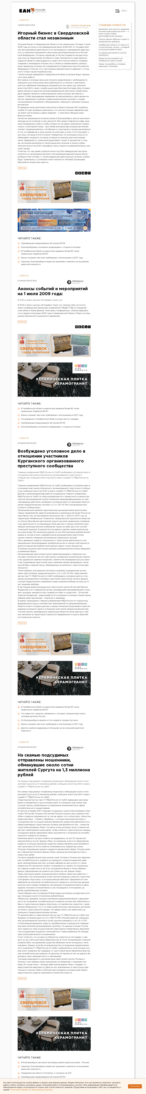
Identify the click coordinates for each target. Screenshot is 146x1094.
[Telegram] (83, 173)
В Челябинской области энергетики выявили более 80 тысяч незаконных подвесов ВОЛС (50, 252)
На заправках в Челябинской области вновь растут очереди (49, 419)
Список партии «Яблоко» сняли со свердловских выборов (114, 40)
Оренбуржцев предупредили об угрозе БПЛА (43, 243)
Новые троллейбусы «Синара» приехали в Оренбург (112, 65)
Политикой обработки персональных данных (31, 1090)
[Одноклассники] (79, 173)
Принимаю (135, 1086)
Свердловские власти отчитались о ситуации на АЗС (46, 1073)
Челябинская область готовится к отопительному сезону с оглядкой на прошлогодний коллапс (114, 47)
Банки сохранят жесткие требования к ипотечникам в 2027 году (52, 258)
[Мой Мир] (86, 173)
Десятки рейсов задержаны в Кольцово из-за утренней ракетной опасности (52, 729)
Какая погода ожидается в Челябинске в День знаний (111, 60)
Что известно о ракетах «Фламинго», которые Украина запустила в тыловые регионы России (53, 715)
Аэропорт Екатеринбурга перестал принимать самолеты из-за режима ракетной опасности (55, 263)
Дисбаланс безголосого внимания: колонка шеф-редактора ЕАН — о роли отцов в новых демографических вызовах (114, 32)
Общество (22, 168)
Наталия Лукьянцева (81, 25)
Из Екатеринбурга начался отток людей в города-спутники (49, 720)
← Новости (23, 20)
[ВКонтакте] (76, 173)
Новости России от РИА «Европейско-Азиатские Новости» (27, 11)
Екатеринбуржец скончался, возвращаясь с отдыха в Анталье (50, 247)
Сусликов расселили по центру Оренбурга (113, 54)
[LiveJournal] (89, 173)
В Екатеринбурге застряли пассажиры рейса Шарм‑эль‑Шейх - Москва (55, 1062)
